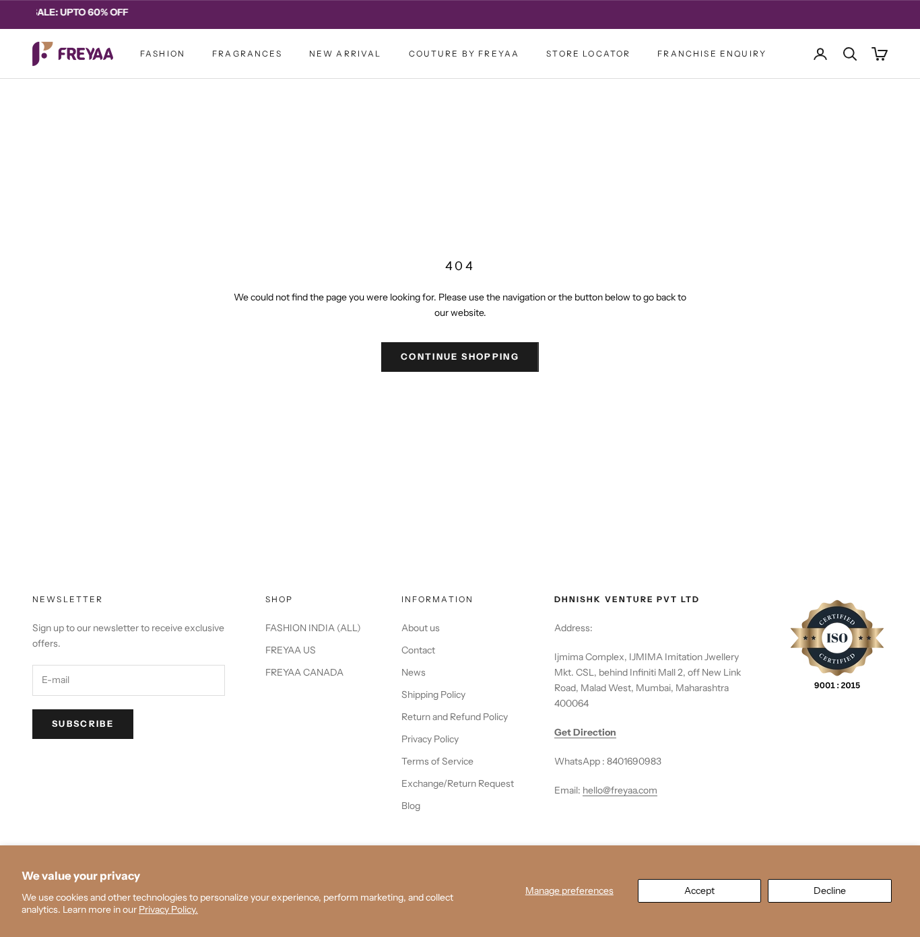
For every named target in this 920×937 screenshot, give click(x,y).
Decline (830, 890)
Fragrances (247, 54)
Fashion (162, 54)
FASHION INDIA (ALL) (313, 628)
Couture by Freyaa (464, 54)
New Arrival (345, 54)
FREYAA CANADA (304, 672)
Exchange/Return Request (457, 783)
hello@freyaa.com (620, 790)
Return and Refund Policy (454, 717)
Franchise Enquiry (711, 54)
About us (420, 628)
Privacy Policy (430, 739)
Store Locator (588, 54)
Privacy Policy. (168, 909)
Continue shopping (460, 356)
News (413, 672)
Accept (699, 890)
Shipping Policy (433, 694)
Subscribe (83, 723)
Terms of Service (437, 761)
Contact (418, 650)
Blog (410, 806)
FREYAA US (290, 650)
